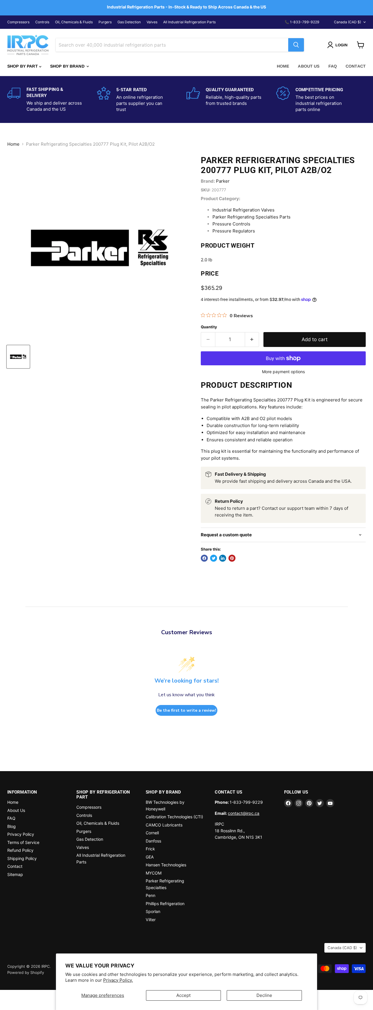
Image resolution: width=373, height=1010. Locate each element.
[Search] (296, 45)
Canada (347, 22)
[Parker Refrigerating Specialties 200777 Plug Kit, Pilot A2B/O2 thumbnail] (18, 356)
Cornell (152, 832)
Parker (223, 181)
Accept (183, 995)
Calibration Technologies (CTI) (174, 816)
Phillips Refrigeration (165, 903)
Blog (11, 826)
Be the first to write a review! (186, 710)
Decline (264, 995)
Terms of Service (23, 842)
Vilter (151, 919)
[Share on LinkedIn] (222, 558)
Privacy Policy (20, 834)
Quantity (209, 327)
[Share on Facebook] (204, 558)
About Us (308, 66)
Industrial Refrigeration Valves (243, 210)
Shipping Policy (22, 858)
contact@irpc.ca (243, 813)
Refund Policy (20, 850)
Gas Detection (129, 22)
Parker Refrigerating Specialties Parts (251, 217)
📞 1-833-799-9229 (302, 22)
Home (283, 66)
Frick (150, 848)
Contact (356, 66)
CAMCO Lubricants (164, 824)
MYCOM (153, 872)
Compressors (18, 22)
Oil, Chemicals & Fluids (74, 22)
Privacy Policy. (118, 980)
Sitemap (15, 874)
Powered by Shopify (25, 972)
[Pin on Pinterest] (231, 558)
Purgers (105, 22)
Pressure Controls (231, 224)
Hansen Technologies (166, 864)
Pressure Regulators (233, 231)
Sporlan (153, 911)
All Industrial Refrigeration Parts (189, 22)
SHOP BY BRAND (68, 66)
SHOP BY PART (23, 66)
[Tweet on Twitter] (213, 558)
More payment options (283, 371)
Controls (42, 22)
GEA (150, 856)
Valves (152, 22)
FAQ (332, 66)
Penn (150, 895)
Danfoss (153, 840)
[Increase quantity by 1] (252, 339)
